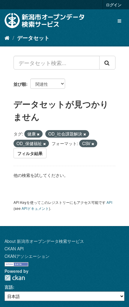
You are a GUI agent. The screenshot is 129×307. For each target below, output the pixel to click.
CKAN (14, 278)
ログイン (114, 4)
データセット (33, 38)
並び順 (20, 84)
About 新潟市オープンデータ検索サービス (44, 241)
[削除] (38, 134)
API (109, 202)
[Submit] (107, 63)
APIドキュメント (35, 208)
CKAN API (14, 249)
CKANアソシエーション (27, 256)
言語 (8, 287)
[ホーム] (7, 37)
